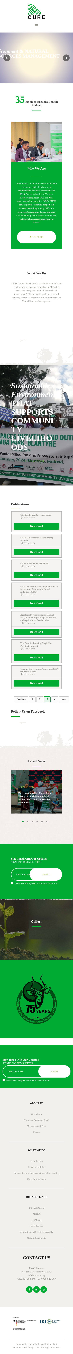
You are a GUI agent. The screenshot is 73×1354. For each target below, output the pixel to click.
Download (36, 526)
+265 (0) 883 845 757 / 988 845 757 (36, 1278)
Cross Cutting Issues (36, 1179)
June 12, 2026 (26, 787)
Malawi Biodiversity (36, 1238)
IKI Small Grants (36, 1208)
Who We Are (36, 1114)
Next (63, 699)
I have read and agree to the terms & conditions (36, 883)
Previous (21, 699)
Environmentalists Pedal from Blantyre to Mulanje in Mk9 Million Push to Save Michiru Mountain (35, 798)
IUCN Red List (36, 1226)
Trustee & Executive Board (36, 1120)
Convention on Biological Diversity (36, 1232)
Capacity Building (36, 1167)
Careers (36, 1132)
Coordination (36, 1161)
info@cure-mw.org (36, 1275)
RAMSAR (36, 1220)
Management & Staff (36, 1126)
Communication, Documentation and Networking (36, 1173)
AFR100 (36, 1214)
